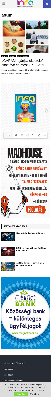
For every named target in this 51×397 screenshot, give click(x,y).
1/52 (8, 135)
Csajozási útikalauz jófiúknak (30, 233)
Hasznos (12, 56)
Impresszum (9, 369)
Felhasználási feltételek (14, 380)
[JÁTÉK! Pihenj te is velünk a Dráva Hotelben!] (8, 266)
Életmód (5, 56)
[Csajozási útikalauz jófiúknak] (8, 236)
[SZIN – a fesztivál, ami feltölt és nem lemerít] (8, 251)
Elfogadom (21, 394)
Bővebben (34, 394)
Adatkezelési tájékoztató (14, 363)
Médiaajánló (9, 375)
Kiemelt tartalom (22, 56)
